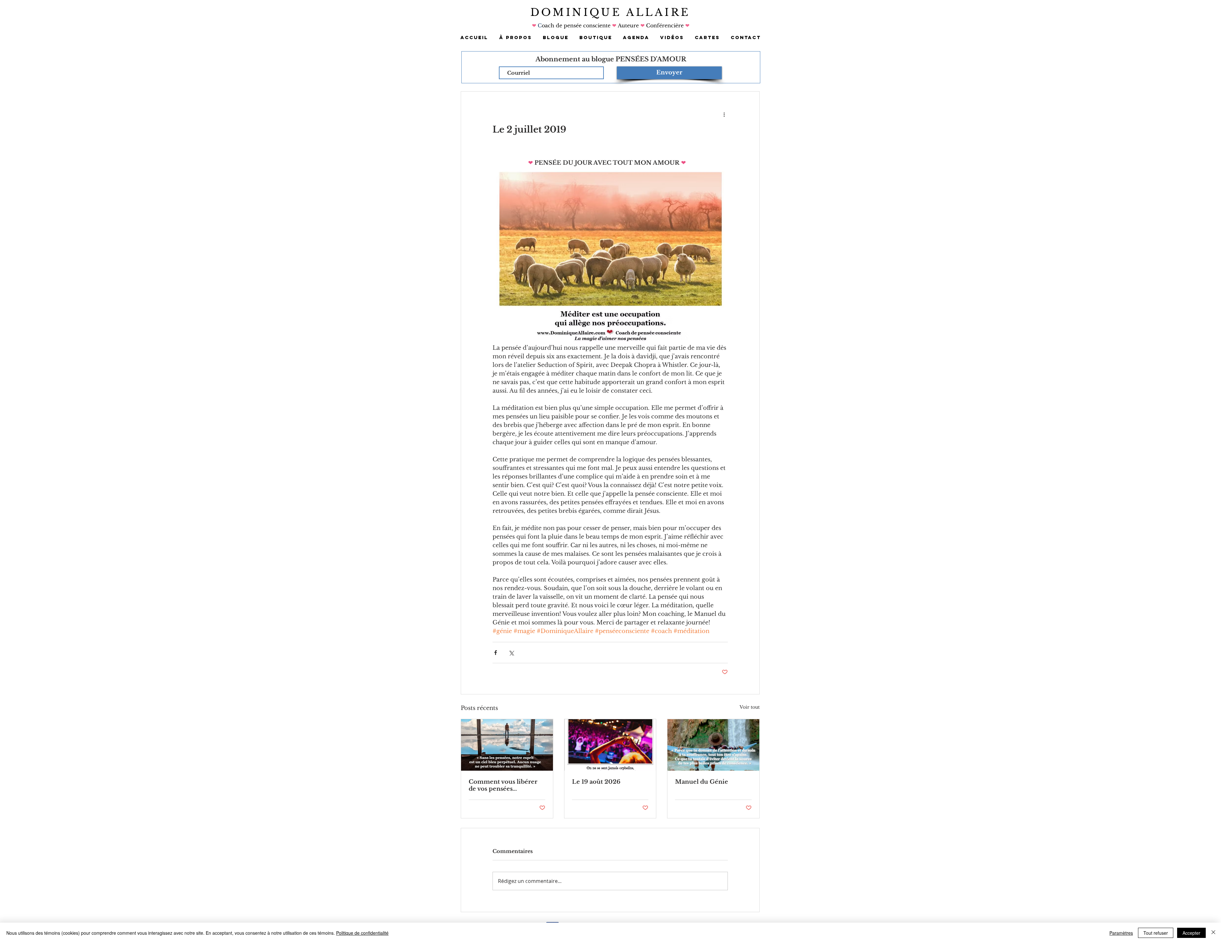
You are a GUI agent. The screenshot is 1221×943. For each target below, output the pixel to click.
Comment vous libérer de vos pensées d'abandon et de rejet (503, 785)
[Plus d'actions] (724, 114)
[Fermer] (1213, 933)
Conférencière (664, 25)
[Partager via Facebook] (496, 653)
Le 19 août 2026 (596, 781)
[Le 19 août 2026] (610, 745)
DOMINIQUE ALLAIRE (610, 12)
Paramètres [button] (1121, 933)
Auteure (628, 25)
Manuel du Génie (701, 781)
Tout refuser (1155, 933)
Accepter (1191, 933)
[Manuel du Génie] (713, 745)
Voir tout (750, 707)
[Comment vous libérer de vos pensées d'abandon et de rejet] (507, 745)
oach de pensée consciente (577, 25)
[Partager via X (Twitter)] (511, 653)
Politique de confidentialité (362, 933)
